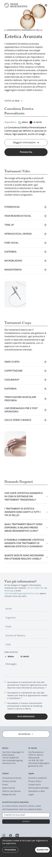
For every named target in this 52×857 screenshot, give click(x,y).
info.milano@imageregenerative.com (21, 593)
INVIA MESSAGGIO (26, 716)
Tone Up (9, 225)
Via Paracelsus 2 (36, 752)
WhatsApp (9, 591)
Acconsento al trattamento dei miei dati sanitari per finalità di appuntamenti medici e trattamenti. (27, 696)
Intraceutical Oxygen (18, 234)
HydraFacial (12, 207)
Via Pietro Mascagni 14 (13, 752)
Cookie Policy (34, 784)
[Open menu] (46, 5)
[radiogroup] (26, 656)
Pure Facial (11, 242)
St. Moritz (25, 656)
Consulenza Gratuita (11, 778)
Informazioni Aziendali (38, 788)
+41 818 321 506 (35, 760)
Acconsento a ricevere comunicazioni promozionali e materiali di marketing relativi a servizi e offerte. (24, 706)
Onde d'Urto (11, 362)
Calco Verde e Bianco (17, 420)
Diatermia (10, 251)
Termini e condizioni (37, 778)
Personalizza (10, 850)
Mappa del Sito (9, 794)
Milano (11, 656)
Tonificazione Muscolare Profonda (20, 399)
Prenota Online (9, 781)
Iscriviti (26, 822)
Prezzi (5, 784)
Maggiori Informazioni (24, 142)
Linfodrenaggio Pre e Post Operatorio (21, 410)
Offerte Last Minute (11, 791)
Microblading (13, 260)
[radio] (5, 657)
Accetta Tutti (42, 850)
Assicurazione (8, 788)
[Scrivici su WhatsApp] (41, 5)
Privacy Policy (35, 781)
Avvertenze (24, 734)
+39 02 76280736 (34, 588)
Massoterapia (13, 269)
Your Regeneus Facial (17, 216)
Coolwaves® (11, 379)
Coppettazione (13, 370)
